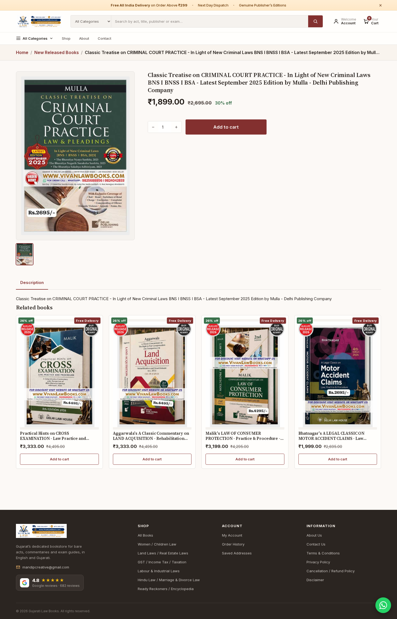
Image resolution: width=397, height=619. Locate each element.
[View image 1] (24, 254)
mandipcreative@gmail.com (45, 567)
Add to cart (226, 127)
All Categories (35, 38)
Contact (104, 38)
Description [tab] (32, 282)
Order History (233, 544)
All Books (145, 535)
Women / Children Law (157, 544)
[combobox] (209, 21)
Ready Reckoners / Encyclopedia (166, 589)
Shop (66, 38)
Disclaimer (315, 580)
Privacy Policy (318, 562)
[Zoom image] (75, 155)
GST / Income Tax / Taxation (162, 562)
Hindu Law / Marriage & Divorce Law (169, 580)
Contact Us (316, 544)
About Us (314, 535)
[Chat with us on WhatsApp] (383, 605)
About (84, 38)
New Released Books (56, 52)
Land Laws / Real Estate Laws (163, 553)
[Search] (315, 21)
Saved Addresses (237, 553)
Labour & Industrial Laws (159, 571)
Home (22, 52)
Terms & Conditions (323, 553)
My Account (232, 535)
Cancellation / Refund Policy (331, 571)
